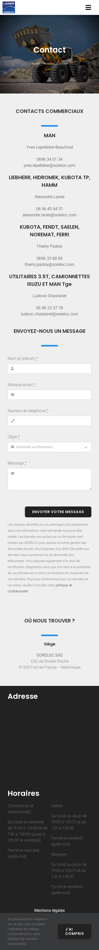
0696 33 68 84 (49, 258)
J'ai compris (74, 931)
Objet (14, 436)
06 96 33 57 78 (49, 308)
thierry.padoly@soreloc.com (49, 264)
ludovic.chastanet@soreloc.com (49, 314)
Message (17, 463)
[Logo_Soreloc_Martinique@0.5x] (9, 3)
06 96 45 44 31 (49, 208)
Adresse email (22, 384)
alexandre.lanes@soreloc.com (49, 215)
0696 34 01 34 (49, 159)
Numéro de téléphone (28, 410)
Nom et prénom (23, 358)
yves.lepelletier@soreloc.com (49, 165)
